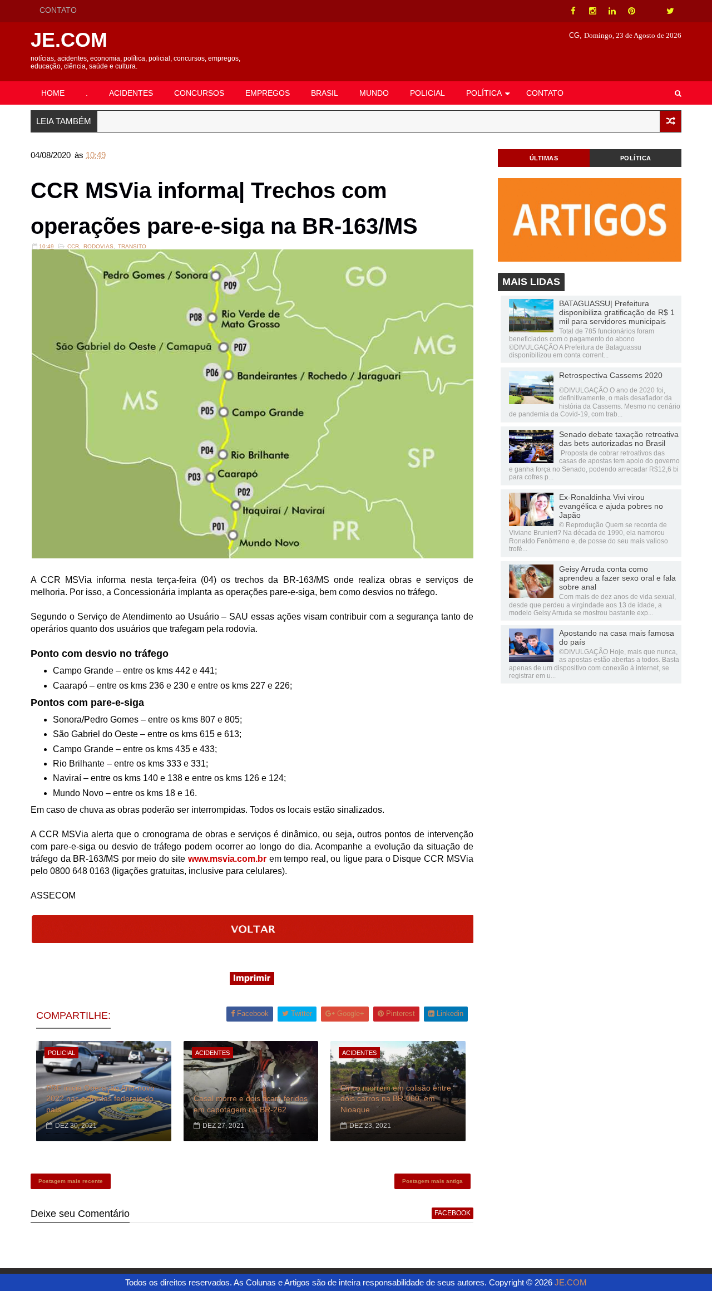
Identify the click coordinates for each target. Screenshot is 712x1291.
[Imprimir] (252, 981)
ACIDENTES (131, 93)
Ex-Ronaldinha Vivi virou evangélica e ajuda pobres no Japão (611, 506)
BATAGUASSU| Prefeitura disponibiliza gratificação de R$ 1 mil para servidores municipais (617, 312)
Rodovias (98, 246)
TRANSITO (132, 246)
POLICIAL (427, 93)
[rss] (650, 11)
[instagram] (592, 11)
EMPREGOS (267, 93)
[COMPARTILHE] (253, 940)
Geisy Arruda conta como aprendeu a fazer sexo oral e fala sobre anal (617, 577)
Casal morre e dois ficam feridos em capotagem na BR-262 (251, 1104)
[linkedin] (612, 11)
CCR (73, 246)
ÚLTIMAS (544, 158)
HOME (53, 93)
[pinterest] (631, 11)
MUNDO (374, 93)
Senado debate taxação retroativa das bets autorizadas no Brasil (619, 439)
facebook (452, 1213)
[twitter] (670, 11)
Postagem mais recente (70, 1181)
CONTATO (58, 10)
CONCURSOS (199, 93)
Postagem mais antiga (432, 1181)
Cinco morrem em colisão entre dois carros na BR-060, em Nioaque (395, 1098)
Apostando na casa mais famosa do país (616, 637)
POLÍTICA (484, 93)
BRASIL (324, 93)
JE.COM (69, 39)
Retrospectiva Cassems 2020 (610, 375)
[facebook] (573, 11)
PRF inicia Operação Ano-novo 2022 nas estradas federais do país (100, 1098)
